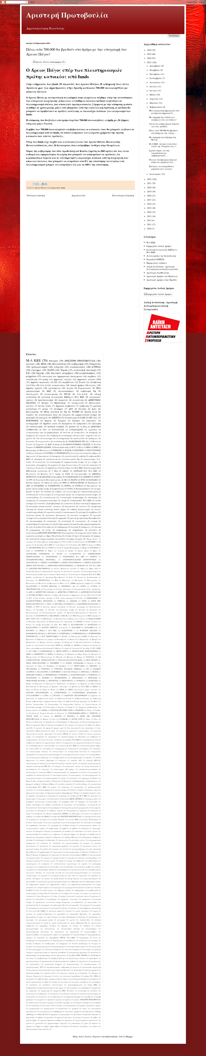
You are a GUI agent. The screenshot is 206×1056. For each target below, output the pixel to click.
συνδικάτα (54, 994)
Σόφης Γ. (71, 707)
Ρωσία (82, 382)
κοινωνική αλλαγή (53, 873)
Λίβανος (58, 648)
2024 (149, 58)
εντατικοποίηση (32, 834)
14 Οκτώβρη (41, 542)
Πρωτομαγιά (92, 485)
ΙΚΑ (66, 480)
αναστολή (72, 748)
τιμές (77, 536)
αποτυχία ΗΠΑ (45, 772)
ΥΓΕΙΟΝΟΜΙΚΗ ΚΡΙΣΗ (77, 713)
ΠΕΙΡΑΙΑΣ (85, 672)
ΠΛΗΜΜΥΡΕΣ (54, 485)
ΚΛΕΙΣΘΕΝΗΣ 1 (68, 630)
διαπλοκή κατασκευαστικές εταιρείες (45, 506)
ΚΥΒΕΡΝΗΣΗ (64, 633)
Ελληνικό (93, 610)
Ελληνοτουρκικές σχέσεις (53, 613)
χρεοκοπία (39, 1023)
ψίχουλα (66, 1026)
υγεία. (84, 1008)
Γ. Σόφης (57, 474)
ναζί (38, 438)
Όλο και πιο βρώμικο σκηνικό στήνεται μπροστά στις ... (163, 161)
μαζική (28, 899)
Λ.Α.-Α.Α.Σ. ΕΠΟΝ (53, 645)
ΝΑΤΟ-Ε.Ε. (90, 657)
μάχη (63, 896)
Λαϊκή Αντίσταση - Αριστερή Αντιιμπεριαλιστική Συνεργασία (162, 268)
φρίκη (59, 1017)
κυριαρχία (58, 887)
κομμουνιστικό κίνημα (86, 414)
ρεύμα (48, 530)
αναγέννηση (71, 491)
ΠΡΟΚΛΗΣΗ (92, 678)
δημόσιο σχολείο (34, 388)
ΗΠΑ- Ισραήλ (93, 616)
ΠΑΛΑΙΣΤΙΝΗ (42, 672)
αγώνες (92, 385)
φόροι (72, 539)
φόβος (95, 1017)
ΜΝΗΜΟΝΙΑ (39, 654)
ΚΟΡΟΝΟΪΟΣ (32, 420)
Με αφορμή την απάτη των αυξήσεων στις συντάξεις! (163, 118)
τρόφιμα (97, 536)
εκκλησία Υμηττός (57, 819)
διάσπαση (63, 796)
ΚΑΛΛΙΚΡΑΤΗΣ (77, 624)
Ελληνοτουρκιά (32, 613)
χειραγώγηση (81, 1020)
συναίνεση (30, 994)
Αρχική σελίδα (78, 195)
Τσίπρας (76, 420)
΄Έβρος (50, 551)
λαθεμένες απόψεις (64, 890)
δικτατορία (42, 808)
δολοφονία (67, 423)
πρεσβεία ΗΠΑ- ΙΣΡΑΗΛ (78, 955)
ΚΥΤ (74, 447)
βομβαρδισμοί (53, 432)
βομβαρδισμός (79, 781)
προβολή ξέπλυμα (58, 958)
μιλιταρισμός (73, 905)
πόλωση (97, 527)
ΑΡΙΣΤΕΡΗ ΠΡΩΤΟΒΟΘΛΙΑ (39, 568)
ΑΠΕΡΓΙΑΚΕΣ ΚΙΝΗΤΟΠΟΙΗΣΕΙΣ (60, 565)
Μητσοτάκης (60, 402)
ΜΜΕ (95, 447)
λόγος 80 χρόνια (43, 896)
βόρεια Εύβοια (49, 784)
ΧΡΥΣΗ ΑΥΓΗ (76, 719)
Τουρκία (62, 420)
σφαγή (50, 999)
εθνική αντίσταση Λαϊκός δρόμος (51, 509)
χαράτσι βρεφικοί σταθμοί (50, 1020)
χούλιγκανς (93, 1020)
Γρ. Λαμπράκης (95, 589)
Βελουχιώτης (92, 580)
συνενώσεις (73, 465)
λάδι (37, 890)
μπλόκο (74, 908)
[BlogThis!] (37, 183)
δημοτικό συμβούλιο (65, 405)
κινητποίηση (61, 869)
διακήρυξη (93, 432)
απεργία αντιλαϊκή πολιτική (51, 763)
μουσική (55, 908)
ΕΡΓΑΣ (67, 394)
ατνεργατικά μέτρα (34, 778)
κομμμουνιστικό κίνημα (74, 462)
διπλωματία (70, 506)
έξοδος (90, 725)
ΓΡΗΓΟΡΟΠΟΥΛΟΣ (33, 589)
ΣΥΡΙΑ (46, 695)
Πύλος (31, 453)
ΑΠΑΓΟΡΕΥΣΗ (31, 562)
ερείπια (46, 849)
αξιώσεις (89, 757)
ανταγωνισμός (58, 751)
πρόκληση (77, 970)
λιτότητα (29, 896)
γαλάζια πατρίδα (65, 784)
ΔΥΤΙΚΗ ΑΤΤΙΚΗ (35, 595)
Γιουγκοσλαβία (81, 474)
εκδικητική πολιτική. (92, 816)
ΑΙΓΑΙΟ (59, 554)
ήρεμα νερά (58, 728)
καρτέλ (84, 864)
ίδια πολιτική (72, 728)
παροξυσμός (84, 937)
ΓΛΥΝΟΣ (93, 586)
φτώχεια (43, 417)
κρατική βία (30, 881)
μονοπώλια (44, 908)
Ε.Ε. (28, 373)
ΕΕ (55, 382)
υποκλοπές (93, 465)
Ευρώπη (39, 480)
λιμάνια (95, 893)
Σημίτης (94, 695)
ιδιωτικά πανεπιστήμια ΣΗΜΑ (74, 855)
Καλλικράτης (32, 411)
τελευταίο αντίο (48, 1005)
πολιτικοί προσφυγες (53, 949)
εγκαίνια (82, 506)
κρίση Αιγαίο (59, 878)
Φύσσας (46, 719)
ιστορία (46, 858)
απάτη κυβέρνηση (46, 760)
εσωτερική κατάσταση (45, 518)
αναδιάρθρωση (34, 745)
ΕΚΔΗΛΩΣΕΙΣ (92, 598)
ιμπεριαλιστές (34, 858)
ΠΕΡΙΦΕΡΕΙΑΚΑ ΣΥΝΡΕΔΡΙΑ (56, 675)
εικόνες (86, 813)
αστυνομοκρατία (91, 775)
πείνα (95, 937)
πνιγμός (29, 946)
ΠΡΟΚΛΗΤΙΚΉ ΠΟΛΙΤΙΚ (35, 680)
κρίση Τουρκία (73, 878)
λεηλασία (54, 893)
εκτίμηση (97, 822)
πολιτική (74, 527)
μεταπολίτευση (32, 905)
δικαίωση (94, 805)
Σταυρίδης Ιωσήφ (42, 488)
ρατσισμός (30, 979)
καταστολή (66, 521)
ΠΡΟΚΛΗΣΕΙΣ (77, 678)
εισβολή (82, 456)
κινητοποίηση (31, 524)
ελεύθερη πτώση (68, 825)
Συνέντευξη (50, 707)
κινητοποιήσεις (87, 373)
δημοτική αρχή (53, 793)
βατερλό (67, 781)
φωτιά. (87, 1017)
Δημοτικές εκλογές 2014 (89, 379)
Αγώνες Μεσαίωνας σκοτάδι (65, 568)
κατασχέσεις (81, 521)
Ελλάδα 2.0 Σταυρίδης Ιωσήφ (61, 610)
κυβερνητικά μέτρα (93, 881)
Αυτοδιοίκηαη (92, 577)
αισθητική (94, 737)
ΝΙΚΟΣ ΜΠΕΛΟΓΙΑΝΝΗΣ (36, 663)
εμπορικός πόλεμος (42, 831)
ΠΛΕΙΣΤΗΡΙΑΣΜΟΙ (78, 675)
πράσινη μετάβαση (58, 952)
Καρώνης (94, 636)
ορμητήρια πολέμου (48, 926)
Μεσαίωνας (44, 450)
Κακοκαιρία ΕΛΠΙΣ (79, 636)
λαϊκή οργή (30, 893)
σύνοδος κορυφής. (63, 1002)
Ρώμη (45, 689)
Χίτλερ (29, 722)
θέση (27, 855)
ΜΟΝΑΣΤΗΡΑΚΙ (77, 482)
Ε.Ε (99, 595)
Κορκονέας (84, 639)
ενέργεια (42, 435)
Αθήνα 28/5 (93, 568)
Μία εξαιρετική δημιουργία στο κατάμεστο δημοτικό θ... (164, 112)
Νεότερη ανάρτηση (36, 195)
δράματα (83, 810)
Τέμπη (63, 370)
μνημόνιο (31, 376)
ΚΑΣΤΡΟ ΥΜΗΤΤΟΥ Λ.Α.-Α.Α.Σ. (55, 627)
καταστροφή (55, 462)
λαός (31, 527)
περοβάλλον (71, 940)
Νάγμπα (90, 663)
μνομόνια (54, 465)
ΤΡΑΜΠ (75, 411)
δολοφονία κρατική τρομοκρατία (75, 808)
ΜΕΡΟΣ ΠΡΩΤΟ (62, 651)
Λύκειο (56, 482)
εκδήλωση (84, 405)
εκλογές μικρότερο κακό (55, 822)
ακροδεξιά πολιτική (90, 740)
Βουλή (95, 441)
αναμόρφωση (59, 748)
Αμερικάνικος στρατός (51, 571)
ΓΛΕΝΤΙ (83, 586)
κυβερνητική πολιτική (67, 524)
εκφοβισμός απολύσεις (38, 825)
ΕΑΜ (82, 417)
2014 (149, 212)
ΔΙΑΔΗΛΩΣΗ (44, 477)
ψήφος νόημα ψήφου (52, 1026)
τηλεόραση (70, 1005)
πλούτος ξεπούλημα (80, 943)
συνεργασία (30, 997)
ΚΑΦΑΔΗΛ (93, 480)
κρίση (45, 379)
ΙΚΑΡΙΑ (74, 480)
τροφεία (75, 1008)
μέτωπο (71, 896)
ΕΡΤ (30, 480)
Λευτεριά (75, 648)
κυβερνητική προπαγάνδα (81, 884)
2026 (149, 50)
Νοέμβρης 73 (64, 666)
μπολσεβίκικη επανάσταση (90, 908)
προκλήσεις (93, 958)
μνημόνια (43, 465)
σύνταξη (76, 1002)
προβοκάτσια (42, 958)
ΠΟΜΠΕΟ (45, 678)
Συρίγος (61, 707)
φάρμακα (54, 1014)
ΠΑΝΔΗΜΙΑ (39, 485)
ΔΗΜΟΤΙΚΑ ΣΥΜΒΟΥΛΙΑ (68, 592)
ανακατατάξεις (49, 745)
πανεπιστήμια (91, 929)
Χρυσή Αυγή (90, 411)
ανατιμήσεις (84, 748)
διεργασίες (68, 805)
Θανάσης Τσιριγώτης (37, 621)
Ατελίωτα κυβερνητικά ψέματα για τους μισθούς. (164, 125)
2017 (149, 199)
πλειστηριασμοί (53, 187)
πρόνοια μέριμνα (91, 970)
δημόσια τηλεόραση (36, 796)
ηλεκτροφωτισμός (72, 852)
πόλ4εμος (84, 973)
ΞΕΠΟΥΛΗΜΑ (79, 666)
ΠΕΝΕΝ (95, 672)
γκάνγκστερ (78, 787)
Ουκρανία (95, 364)
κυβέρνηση (77, 364)
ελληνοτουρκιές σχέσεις (88, 825)
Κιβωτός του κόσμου (45, 639)
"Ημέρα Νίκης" (92, 539)
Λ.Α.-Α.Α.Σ (39, 645)
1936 (69, 542)
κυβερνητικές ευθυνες (58, 884)
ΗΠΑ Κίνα (66, 616)
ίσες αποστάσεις (87, 728)
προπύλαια (83, 961)
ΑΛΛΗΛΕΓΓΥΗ (75, 554)
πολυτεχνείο (32, 394)
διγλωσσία (93, 802)
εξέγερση (96, 423)
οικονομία (30, 920)
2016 (149, 203)
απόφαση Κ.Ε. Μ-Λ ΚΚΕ (80, 500)
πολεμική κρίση (41, 946)
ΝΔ (65, 411)
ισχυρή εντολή (58, 858)
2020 (149, 187)
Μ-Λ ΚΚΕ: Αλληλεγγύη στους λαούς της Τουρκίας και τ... (163, 145)
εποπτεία (44, 843)
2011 (149, 224)
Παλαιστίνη (59, 364)
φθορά (40, 1017)
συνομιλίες (42, 997)
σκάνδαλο (93, 530)
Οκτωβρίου (155, 74)
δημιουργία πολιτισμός (35, 793)
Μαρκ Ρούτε (83, 654)
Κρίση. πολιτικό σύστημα (50, 642)
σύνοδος (68, 536)
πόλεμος (53, 360)
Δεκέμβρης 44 (58, 477)
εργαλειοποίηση (72, 843)
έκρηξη (59, 725)
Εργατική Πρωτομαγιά (76, 613)
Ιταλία (28, 624)
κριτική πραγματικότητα (57, 881)
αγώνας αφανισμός (45, 734)
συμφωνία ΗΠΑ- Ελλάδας (63, 991)
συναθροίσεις (42, 994)
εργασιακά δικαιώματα (55, 515)
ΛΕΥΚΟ (77, 645)
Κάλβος (65, 636)
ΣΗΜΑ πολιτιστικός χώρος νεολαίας (83, 689)
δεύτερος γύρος (92, 790)
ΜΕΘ (64, 482)
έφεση (48, 728)
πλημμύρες (63, 943)
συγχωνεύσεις (44, 441)
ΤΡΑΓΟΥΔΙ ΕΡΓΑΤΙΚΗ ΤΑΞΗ (61, 710)
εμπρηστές (58, 831)
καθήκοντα (80, 861)
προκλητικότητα (32, 961)
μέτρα (45, 408)
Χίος (96, 719)
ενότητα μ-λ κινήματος (51, 834)
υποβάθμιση (57, 1011)
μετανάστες (31, 465)
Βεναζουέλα (30, 583)
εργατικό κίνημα (32, 849)
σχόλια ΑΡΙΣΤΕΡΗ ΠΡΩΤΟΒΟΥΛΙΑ (87, 999)
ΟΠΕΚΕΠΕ (57, 450)
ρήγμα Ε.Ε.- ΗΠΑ (91, 976)
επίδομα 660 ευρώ (72, 837)
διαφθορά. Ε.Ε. (68, 802)
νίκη (63, 465)
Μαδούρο (60, 654)
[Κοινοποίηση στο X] (40, 183)
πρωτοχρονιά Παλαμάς (61, 970)
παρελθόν (41, 937)
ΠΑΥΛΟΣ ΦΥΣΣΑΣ (70, 672)
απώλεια (83, 772)
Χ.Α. (54, 719)
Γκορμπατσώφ (79, 589)
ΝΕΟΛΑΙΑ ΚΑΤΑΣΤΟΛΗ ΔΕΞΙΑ (70, 660)
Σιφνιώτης (30, 698)
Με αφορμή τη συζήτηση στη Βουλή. (162, 138)
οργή (46, 923)
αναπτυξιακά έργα (48, 414)
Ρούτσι (36, 689)
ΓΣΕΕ (67, 474)
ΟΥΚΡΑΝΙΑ (45, 669)
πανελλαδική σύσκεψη (70, 929)
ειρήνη (95, 813)
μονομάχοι (33, 908)
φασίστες (62, 539)
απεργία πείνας (71, 763)
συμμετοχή (45, 991)
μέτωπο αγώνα (83, 896)
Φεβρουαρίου (156, 107)
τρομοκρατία (34, 1008)
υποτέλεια (30, 468)
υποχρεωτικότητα (47, 539)
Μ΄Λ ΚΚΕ (33, 651)
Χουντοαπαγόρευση (90, 722)
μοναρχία (97, 905)
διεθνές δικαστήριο (33, 805)
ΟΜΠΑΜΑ (93, 666)
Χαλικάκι (38, 722)
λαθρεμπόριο (80, 890)
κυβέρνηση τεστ (76, 881)
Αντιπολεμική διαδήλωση (36, 574)
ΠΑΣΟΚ (68, 450)
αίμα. (53, 731)
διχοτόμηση (54, 808)
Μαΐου (153, 94)
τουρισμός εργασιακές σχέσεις (89, 1005)
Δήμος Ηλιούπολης (61, 595)
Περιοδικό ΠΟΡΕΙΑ (155, 259)
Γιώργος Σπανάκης (63, 589)
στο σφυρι (59, 988)
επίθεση (95, 837)
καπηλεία (45, 864)
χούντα (29, 1023)
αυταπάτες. (73, 778)
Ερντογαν (93, 613)
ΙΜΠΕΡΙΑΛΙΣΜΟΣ (43, 447)
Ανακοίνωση (70, 417)
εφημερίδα (62, 518)
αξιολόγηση (92, 497)
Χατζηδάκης (62, 722)
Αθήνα (82, 568)
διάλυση (66, 432)
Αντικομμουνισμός (91, 571)
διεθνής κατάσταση (52, 805)
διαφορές (81, 802)
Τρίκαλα (60, 713)
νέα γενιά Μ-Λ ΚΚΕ (37, 911)
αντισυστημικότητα (75, 757)
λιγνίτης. (76, 893)
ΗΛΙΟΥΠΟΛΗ (41, 616)
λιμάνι (85, 893)
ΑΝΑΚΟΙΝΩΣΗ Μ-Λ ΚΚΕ (73, 556)
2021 (149, 183)
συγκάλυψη (78, 400)
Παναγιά (49, 683)
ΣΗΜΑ (61, 689)
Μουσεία (94, 654)
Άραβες (71, 551)
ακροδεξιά (92, 429)
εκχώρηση (54, 825)
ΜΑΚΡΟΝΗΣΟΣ (46, 651)
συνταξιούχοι (55, 997)
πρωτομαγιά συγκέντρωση (39, 970)
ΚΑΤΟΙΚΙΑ (30, 630)
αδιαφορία (39, 737)
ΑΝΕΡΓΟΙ (93, 556)
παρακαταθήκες (90, 932)
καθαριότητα (93, 861)
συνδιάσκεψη (59, 441)
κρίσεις (47, 878)
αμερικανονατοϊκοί (84, 743)
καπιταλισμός (36, 426)
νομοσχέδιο (61, 914)
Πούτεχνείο (44, 686)
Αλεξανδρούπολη (33, 571)
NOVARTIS (94, 548)
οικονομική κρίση (45, 920)
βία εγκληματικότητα (41, 781)
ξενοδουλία (49, 527)
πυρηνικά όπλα (49, 973)
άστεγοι (50, 725)
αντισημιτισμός (58, 757)
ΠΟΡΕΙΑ (67, 485)
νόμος (41, 917)
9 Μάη (55, 471)
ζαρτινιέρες (57, 852)
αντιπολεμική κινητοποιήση (71, 497)
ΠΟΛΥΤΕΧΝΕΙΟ (94, 450)
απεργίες (58, 766)
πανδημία (58, 408)
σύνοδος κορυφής (46, 1002)
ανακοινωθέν (34, 748)
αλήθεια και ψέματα (34, 743)
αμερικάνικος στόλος (53, 743)
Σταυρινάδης (53, 704)
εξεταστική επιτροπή (34, 837)
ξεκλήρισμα (93, 917)
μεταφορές (45, 905)
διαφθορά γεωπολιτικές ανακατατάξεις (42, 802)
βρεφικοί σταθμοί (33, 784)
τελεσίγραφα (34, 1005)
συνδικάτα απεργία (69, 994)
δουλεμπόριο (72, 810)
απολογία (45, 769)
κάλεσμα (71, 858)
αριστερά (94, 772)
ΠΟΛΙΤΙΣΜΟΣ (31, 678)
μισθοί (38, 527)
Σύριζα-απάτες (32, 710)
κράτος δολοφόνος (33, 878)
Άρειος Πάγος (40, 187)
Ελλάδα (82, 408)
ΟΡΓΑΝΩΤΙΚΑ (31, 669)
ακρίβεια (91, 376)
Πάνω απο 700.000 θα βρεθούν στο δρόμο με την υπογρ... (163, 131)
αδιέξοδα (47, 491)
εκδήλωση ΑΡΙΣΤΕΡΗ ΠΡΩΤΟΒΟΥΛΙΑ (66, 816)
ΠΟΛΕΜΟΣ (79, 450)
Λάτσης (95, 645)
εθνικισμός (76, 813)
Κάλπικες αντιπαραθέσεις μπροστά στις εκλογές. (161, 167)
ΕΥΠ (37, 607)
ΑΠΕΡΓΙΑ (56, 417)
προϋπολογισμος (90, 964)
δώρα (28, 813)
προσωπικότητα (73, 964)
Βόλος (62, 583)
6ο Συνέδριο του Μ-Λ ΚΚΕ (71, 468)
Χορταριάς (75, 722)
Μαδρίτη (70, 654)
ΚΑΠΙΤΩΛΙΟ (92, 624)
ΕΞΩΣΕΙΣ (73, 601)
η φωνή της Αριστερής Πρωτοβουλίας (85, 518)
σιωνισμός (64, 982)
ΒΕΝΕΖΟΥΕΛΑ (44, 580)
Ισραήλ (40, 373)
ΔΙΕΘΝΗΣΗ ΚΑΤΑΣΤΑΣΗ (91, 592)
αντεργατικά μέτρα (62, 494)
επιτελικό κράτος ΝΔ (70, 459)
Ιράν (94, 408)
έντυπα (76, 453)
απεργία (59, 367)
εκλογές (30, 364)
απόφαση (73, 772)
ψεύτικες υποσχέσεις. (81, 1026)
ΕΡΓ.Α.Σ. (93, 417)
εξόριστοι (57, 837)
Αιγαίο (70, 388)
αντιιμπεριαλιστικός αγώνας (74, 754)
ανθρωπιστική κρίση (89, 491)
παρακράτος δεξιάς (50, 934)
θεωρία (35, 855)
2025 (149, 54)
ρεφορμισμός (35, 530)
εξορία (48, 837)
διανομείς (42, 799)
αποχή (63, 500)
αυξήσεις (94, 453)
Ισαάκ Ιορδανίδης (61, 447)
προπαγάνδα (78, 438)
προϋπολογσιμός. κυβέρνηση (58, 967)
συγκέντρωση (50, 394)
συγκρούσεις (69, 533)
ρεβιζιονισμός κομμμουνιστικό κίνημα (52, 979)
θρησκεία (44, 855)
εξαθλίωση (94, 834)
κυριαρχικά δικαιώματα (74, 887)
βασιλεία (57, 781)
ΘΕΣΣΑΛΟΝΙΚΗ (95, 619)
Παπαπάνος (61, 683)
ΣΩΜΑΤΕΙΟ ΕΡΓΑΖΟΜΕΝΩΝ (75, 695)
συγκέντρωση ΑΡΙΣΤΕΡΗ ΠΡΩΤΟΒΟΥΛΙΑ (43, 533)
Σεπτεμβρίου (156, 78)
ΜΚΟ (88, 447)
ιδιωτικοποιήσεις (66, 391)
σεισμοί (54, 982)
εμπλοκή (81, 512)
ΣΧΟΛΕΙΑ (56, 695)
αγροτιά (62, 731)
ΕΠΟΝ (84, 601)
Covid (59, 548)
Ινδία (88, 621)
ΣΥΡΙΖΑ (96, 367)
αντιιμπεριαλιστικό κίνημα (86, 494)
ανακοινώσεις (77, 367)
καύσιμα (97, 867)
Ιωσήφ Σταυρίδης (43, 624)
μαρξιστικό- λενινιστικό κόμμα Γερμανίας (53, 902)
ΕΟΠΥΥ (97, 477)
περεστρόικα (58, 940)
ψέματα (95, 1023)
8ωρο (91, 545)
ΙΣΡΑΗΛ (79, 621)
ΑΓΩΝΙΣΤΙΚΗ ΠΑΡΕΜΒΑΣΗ (37, 554)
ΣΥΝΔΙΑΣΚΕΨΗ (76, 429)
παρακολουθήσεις (33, 934)
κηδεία (31, 869)
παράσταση (74, 932)
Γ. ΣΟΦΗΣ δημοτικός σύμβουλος (80, 583)
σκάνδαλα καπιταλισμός (53, 985)
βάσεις (95, 778)
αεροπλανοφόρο (67, 737)
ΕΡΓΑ (49, 604)
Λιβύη (46, 482)
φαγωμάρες (65, 1014)
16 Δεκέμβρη (54, 542)
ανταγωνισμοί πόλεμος (38, 751)
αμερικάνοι (68, 743)
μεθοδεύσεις (79, 902)
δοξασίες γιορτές (56, 810)
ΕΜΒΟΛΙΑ (61, 601)
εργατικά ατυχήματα (79, 515)
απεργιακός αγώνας (73, 766)
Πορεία (48, 420)
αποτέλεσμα (31, 772)
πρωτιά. (76, 967)
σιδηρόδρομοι (61, 530)
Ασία (71, 577)
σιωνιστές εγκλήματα (80, 982)
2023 (149, 62)
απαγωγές (62, 760)
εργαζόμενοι (54, 388)
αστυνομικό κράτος (60, 775)
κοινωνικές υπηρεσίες (85, 435)
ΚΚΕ (49, 391)
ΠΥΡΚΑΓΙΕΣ (93, 680)
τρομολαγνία (49, 1008)
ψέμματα (29, 1026)
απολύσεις (91, 420)
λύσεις (55, 896)
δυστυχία (94, 810)
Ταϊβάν (98, 710)
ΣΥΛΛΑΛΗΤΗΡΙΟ (32, 695)
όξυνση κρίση (31, 1029)
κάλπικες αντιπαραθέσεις (88, 858)
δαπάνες (73, 790)
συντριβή (86, 997)
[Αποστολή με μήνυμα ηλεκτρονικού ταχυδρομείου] (34, 183)
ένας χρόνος (69, 725)
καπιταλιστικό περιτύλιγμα (65, 864)
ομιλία (72, 920)
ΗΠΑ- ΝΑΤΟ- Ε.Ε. (33, 619)
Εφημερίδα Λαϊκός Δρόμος (159, 246)
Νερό (40, 666)
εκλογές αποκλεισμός (34, 822)
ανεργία (66, 414)
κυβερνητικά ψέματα (37, 884)
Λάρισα (86, 645)
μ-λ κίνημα (93, 462)
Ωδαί (28, 725)
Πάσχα (28, 683)
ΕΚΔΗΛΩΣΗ (72, 477)
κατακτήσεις (55, 867)
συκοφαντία (96, 988)
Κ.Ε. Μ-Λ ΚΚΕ (60, 624)
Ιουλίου (153, 86)
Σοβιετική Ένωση (64, 698)
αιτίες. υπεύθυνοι (55, 740)
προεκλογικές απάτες (77, 958)
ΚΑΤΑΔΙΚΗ (76, 627)
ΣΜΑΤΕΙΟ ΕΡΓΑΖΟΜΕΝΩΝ (37, 692)
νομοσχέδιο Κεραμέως (78, 914)
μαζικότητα (39, 899)
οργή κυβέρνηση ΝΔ (79, 923)
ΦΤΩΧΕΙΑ (71, 716)
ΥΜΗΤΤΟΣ (93, 713)
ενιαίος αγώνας (92, 831)
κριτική (41, 881)
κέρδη (61, 861)
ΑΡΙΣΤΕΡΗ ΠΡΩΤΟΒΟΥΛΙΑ (79, 360)
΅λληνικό (60, 551)
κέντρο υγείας (49, 861)
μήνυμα (95, 896)
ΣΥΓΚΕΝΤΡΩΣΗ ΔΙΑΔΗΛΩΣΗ (85, 692)
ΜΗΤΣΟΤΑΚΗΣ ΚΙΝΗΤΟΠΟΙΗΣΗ (85, 651)
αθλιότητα (82, 737)
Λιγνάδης (86, 648)
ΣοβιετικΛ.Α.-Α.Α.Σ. (46, 698)
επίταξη (29, 840)
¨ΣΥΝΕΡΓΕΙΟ (39, 551)
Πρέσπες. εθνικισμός (60, 686)
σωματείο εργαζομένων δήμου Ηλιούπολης (44, 536)
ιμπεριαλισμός (39, 367)
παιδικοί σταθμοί (55, 426)
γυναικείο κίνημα (60, 790)
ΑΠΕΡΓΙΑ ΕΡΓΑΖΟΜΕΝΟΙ (71, 562)
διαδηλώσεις (79, 432)
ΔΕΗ (30, 592)
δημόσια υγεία (50, 423)
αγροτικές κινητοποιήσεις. (79, 731)
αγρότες (30, 414)
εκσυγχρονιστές (74, 822)
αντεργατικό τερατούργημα (49, 754)
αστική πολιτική (42, 775)
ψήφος (38, 1026)
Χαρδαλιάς (50, 722)
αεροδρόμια (52, 737)
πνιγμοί (95, 943)
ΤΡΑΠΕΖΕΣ (79, 710)
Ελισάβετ (40, 610)
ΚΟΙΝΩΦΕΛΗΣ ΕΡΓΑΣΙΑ (35, 633)
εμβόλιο (75, 828)
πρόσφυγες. (86, 527)
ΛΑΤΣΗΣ (67, 645)
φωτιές (41, 468)
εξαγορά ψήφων (70, 834)
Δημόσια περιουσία (40, 382)
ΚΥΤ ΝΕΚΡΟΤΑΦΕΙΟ (50, 636)
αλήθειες (58, 491)
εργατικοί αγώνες (90, 846)
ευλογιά (65, 849)
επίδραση (85, 837)
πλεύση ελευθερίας (33, 943)
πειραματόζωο (44, 940)
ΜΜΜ (28, 654)
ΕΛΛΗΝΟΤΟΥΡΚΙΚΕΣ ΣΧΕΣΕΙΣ (76, 444)
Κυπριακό (68, 642)
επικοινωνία (63, 840)
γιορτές (54, 787)
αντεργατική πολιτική (77, 751)
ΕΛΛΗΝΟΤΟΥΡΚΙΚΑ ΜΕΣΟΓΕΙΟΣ (39, 601)
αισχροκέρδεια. (32, 740)
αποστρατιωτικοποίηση (88, 769)
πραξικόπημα (31, 955)
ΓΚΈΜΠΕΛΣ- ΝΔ (68, 586)
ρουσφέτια (94, 979)
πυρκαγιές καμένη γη (67, 973)
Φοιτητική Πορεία (83, 488)
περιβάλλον (68, 382)
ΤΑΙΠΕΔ (44, 710)
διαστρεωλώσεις (91, 799)
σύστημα (86, 1002)
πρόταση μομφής (33, 973)
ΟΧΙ (87, 669)
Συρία (39, 453)
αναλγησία (46, 748)
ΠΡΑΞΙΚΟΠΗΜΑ (60, 678)
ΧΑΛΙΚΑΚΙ (63, 719)
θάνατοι (85, 852)
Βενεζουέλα (31, 474)
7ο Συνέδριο (60, 545)
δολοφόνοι (42, 810)
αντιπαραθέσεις (95, 754)
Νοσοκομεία (93, 482)
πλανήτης (94, 940)
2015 (149, 207)
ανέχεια (98, 743)
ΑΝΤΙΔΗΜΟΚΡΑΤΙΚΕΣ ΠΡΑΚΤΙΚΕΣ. (41, 559)
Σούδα (28, 488)
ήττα (38, 491)
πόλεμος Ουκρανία (33, 976)
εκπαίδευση (31, 379)
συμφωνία (82, 533)
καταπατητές (68, 867)
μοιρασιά (86, 905)
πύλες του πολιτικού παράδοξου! (68, 976)
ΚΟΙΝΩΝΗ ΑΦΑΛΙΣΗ (88, 630)
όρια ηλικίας (44, 1029)
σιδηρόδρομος (77, 530)
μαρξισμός (53, 899)
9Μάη (98, 545)
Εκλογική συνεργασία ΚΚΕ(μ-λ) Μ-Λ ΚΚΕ (161, 251)
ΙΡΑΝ (83, 480)
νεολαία (29, 914)
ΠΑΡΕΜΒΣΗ (55, 672)
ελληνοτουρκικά (68, 512)
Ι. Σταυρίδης (68, 621)
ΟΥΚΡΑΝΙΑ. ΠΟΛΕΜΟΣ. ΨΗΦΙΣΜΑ (68, 669)
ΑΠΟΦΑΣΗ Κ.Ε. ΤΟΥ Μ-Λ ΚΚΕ (88, 565)
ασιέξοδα (29, 775)
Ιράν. (96, 621)
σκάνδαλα (34, 985)
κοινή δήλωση (92, 869)
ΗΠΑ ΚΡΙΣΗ (54, 616)
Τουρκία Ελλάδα (47, 713)
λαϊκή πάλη (43, 893)
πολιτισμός (86, 949)
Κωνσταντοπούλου (83, 642)
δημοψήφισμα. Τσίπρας (71, 793)
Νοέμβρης (50, 666)
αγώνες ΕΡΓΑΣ (62, 734)
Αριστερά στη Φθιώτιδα (157, 272)
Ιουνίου (153, 90)
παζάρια (87, 926)
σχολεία (59, 999)
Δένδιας (48, 595)
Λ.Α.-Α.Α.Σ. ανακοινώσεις (52, 385)
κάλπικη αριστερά (33, 861)
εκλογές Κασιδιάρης (90, 819)
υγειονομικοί (44, 1011)
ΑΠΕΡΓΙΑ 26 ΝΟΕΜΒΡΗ (49, 562)
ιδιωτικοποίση (95, 855)
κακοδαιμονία (31, 864)
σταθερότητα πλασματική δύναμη (39, 988)
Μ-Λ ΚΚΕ (150, 242)
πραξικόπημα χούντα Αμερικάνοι (53, 955)
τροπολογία (63, 1008)
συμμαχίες (33, 991)
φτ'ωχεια (68, 1017)
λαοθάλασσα (93, 890)
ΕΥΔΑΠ (29, 607)
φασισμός (30, 417)
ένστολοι (81, 725)
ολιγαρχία (61, 920)
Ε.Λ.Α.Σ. (80, 598)
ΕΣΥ (45, 429)
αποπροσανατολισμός (48, 500)
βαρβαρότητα (54, 503)
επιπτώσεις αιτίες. (78, 840)
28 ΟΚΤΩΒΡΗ (90, 542)
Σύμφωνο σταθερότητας (88, 707)
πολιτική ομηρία (35, 949)
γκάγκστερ (65, 787)
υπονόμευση (86, 1011)
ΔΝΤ (71, 408)
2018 (149, 195)
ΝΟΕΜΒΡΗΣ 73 (56, 663)
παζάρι (75, 926)
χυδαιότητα (75, 1023)
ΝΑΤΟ (50, 370)
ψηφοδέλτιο (52, 468)
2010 (149, 228)
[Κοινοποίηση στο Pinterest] (45, 183)
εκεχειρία (32, 819)
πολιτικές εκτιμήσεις (62, 373)
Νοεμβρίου (155, 70)
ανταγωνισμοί (45, 494)
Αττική (79, 577)
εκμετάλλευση (53, 512)
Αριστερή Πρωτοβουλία (67, 14)
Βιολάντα (42, 583)
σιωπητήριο (96, 982)
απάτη (85, 453)
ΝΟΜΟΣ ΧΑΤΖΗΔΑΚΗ (74, 663)
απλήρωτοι (30, 500)
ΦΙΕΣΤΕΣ (58, 716)
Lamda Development (71, 548)
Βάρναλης (66, 580)
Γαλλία (29, 444)
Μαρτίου (154, 102)
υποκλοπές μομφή (72, 1011)
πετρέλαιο (83, 940)
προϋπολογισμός (46, 400)
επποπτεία (57, 843)
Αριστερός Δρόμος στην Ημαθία (161, 279)
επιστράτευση (51, 459)
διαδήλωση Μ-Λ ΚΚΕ (78, 796)
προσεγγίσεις (35, 964)
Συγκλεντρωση (91, 704)
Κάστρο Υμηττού (33, 482)
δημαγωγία (30, 456)
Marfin (84, 548)
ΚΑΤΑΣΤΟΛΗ (58, 429)
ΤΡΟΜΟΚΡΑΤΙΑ (63, 453)
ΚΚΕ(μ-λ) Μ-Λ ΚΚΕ (48, 630)
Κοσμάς (95, 639)
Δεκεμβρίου (155, 65)
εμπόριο (68, 831)
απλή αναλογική (91, 766)
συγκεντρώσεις (72, 988)
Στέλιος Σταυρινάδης (35, 704)
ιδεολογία (55, 855)
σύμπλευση (33, 1002)
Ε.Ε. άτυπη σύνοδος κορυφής (40, 598)
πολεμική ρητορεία (58, 946)
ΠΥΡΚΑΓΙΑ (80, 680)
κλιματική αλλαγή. (77, 869)
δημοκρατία (96, 503)
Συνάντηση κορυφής (34, 707)
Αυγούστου (155, 82)
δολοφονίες (56, 456)
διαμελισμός (31, 799)
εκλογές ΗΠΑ (73, 819)
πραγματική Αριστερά (78, 952)
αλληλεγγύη (77, 402)
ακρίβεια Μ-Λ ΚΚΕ (72, 740)
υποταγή (32, 539)
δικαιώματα (44, 456)
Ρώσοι (53, 689)
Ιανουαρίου (155, 174)
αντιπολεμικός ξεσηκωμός (39, 757)
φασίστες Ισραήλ (91, 1014)
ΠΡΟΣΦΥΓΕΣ (53, 680)
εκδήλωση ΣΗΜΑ (42, 816)
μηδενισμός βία (59, 905)
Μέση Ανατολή (51, 411)
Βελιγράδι (79, 580)
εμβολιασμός (54, 828)
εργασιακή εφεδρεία (60, 846)
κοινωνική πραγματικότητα (77, 873)
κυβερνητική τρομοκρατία (90, 524)
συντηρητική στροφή (72, 997)
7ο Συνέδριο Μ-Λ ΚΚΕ (77, 545)
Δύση (57, 444)
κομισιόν (44, 875)
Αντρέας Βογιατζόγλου (58, 574)
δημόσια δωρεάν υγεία (92, 793)
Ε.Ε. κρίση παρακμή (64, 598)
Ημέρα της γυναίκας (77, 619)
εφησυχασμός (45, 852)
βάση (28, 781)
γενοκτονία (68, 503)
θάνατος (95, 852)
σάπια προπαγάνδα (33, 982)
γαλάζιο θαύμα (81, 784)
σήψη (46, 982)
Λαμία (66, 648)
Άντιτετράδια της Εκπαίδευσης (161, 255)
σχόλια (68, 999)
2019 (149, 191)
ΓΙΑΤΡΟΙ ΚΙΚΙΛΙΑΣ (49, 586)
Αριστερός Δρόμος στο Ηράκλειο (161, 276)
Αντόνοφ (74, 574)
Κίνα (81, 447)
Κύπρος (45, 402)
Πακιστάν (39, 683)
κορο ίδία (71, 875)
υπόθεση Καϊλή (42, 1014)
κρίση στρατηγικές (90, 878)
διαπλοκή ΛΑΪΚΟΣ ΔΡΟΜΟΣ (71, 799)
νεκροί (95, 911)
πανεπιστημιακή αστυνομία (37, 932)
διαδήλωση (95, 382)
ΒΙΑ (56, 580)
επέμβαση (54, 435)
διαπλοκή (53, 799)
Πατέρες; (73, 683)
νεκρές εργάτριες (82, 911)
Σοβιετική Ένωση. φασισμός (77, 701)
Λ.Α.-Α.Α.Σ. (82, 394)
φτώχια (78, 1017)
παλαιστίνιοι (50, 929)
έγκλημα (36, 370)
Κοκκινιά (73, 639)
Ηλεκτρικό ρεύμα (53, 480)
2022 (149, 179)
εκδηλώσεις (81, 423)
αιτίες (43, 740)
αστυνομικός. (76, 775)
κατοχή (94, 521)
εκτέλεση (87, 822)
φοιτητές (50, 1017)
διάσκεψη (51, 796)
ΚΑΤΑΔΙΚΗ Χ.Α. (91, 627)
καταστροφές (67, 435)
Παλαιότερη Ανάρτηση (123, 195)
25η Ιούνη (78, 542)
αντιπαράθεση (32, 497)
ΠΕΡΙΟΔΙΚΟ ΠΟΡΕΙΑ (34, 675)
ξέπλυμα (82, 917)
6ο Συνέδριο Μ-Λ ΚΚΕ (43, 545)
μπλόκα (65, 908)
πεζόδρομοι (30, 940)
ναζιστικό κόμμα (55, 911)
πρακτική (94, 952)
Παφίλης (84, 683)
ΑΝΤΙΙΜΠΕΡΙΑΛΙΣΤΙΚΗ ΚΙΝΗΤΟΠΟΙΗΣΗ (79, 559)
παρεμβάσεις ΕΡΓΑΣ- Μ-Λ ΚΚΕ (62, 937)
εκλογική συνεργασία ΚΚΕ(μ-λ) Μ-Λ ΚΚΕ (62, 397)
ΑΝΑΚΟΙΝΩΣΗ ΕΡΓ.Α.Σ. (78, 441)
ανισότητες (96, 748)
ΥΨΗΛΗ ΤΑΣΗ (32, 716)
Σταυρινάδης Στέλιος (72, 704)
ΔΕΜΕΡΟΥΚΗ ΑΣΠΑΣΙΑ (45, 592)
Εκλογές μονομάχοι (77, 607)
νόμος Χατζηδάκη (68, 917)
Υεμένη (46, 716)
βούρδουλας (93, 781)
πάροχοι (64, 926)
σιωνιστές (30, 441)
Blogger (129, 1036)
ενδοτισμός (78, 831)
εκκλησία (43, 819)
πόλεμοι (94, 973)
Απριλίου (154, 98)
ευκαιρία (55, 849)
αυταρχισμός (32, 423)
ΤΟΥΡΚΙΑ (49, 453)
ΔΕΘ (49, 444)
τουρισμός (86, 536)
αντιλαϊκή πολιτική (84, 370)
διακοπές (94, 796)
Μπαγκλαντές (31, 657)
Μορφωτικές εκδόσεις (156, 263)
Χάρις (88, 719)
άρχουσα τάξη (38, 725)
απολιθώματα (31, 769)
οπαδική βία (85, 920)
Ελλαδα (82, 610)
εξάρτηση (38, 459)
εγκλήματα (38, 813)
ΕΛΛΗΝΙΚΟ (86, 477)
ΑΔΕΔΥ (65, 471)
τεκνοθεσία (96, 1002)
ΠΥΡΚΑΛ (79, 485)
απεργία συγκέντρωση (89, 763)
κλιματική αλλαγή (47, 524)
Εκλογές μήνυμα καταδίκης (54, 607)
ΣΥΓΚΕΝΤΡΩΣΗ (60, 692)
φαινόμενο (78, 1014)
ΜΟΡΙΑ (50, 654)
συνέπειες (94, 991)
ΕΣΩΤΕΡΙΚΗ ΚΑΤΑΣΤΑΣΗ (88, 604)
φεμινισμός (30, 1017)
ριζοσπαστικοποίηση (78, 979)
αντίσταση (30, 494)
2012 (149, 220)
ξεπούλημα (48, 438)
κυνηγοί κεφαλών (43, 887)
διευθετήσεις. (82, 805)
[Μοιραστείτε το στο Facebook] (42, 183)
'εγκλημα (29, 542)
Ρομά (28, 689)
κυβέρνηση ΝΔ (88, 391)
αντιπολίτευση (49, 497)
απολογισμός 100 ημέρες (64, 769)
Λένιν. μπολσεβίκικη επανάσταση (39, 648)
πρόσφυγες (93, 438)
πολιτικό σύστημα (72, 949)
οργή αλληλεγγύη (59, 923)
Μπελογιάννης (46, 657)
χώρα (86, 1023)
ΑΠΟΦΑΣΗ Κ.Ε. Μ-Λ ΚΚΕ (85, 471)
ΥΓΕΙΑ (70, 488)
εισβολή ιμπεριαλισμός (80, 509)
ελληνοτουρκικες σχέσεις (36, 828)
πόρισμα (47, 976)
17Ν (63, 542)
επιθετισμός (50, 840)
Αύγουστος (30, 580)
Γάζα (32, 385)
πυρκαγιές (63, 400)
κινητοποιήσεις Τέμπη (45, 869)
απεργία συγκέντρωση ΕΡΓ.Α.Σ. (38, 766)
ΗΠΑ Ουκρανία (79, 616)
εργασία (86, 843)
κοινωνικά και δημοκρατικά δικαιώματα (62, 376)
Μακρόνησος (31, 450)
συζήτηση (84, 988)
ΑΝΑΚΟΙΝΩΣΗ (51, 556)
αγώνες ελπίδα (77, 734)
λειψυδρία (65, 893)
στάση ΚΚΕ (92, 985)
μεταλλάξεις (93, 902)
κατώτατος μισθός (84, 867)
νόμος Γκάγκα (52, 917)
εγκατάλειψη (70, 456)
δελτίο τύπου (44, 405)
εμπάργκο (85, 828)
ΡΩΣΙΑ (95, 686)
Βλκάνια (44, 474)
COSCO (51, 548)
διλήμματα (30, 435)
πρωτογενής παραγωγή (91, 967)
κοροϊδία (94, 875)
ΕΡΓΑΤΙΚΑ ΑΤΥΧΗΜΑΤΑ (64, 604)
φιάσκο (72, 426)
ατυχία (63, 778)
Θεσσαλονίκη (54, 621)
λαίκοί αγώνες (48, 890)
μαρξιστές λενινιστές (69, 899)
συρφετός (40, 999)
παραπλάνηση (78, 934)
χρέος (80, 539)
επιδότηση (39, 840)
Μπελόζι (59, 657)
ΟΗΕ (28, 485)
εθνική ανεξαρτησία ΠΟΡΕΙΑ (57, 813)
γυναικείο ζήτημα (43, 790)
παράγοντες (59, 932)
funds (63, 187)
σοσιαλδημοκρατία (75, 985)
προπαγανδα (47, 961)
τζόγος (60, 1005)
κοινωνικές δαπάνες (34, 873)
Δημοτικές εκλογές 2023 (81, 595)
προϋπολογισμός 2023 (34, 967)
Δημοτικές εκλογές (63, 379)
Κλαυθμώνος (62, 639)
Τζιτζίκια (32, 713)
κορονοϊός (83, 875)
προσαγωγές (96, 961)
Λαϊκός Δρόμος (77, 385)
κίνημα (69, 861)
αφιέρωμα (86, 778)
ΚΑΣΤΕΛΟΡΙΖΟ (32, 627)
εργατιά (76, 846)
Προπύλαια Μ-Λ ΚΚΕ (80, 686)
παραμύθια (65, 934)
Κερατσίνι (30, 639)
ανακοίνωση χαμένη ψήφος (90, 745)
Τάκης (89, 710)
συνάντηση (82, 991)
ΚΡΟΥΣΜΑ (52, 633)
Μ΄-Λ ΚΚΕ (97, 648)
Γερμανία (40, 444)
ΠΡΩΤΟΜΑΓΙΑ (67, 680)
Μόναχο (70, 657)
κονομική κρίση (57, 875)
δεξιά (81, 790)
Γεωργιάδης (48, 589)
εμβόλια (65, 828)
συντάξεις (94, 533)
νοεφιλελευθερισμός (44, 914)
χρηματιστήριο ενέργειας (57, 1023)
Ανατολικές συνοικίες (72, 571)
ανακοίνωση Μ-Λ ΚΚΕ (67, 745)
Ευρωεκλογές (84, 388)
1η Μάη (83, 426)
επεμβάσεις (93, 512)
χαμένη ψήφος (31, 1020)
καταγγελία (40, 462)
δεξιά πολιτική (82, 503)
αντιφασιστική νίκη (34, 432)
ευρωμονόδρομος (78, 849)
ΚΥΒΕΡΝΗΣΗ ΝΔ (79, 633)
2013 (149, 216)
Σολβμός (94, 701)
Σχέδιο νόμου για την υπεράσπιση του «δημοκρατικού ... (159, 153)
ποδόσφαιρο (62, 527)
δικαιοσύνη (30, 808)
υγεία (83, 465)
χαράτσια (68, 1020)
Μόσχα (79, 657)
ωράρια (95, 1026)
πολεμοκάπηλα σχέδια (77, 946)
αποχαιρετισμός (60, 772)
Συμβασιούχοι (58, 488)
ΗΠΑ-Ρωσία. (47, 619)
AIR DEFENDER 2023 (37, 548)
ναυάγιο (68, 911)
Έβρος (95, 551)
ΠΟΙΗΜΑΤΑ (93, 675)
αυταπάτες (41, 503)
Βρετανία (53, 583)
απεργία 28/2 (76, 760)
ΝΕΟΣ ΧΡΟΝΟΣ (92, 660)
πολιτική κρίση (95, 946)
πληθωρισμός (50, 943)
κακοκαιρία (52, 521)
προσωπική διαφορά (53, 964)
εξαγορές (82, 834)
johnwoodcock (111, 1036)
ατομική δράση (51, 778)
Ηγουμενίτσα (61, 619)
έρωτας (39, 728)
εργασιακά (44, 846)
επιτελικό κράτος (33, 515)
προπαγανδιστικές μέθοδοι (65, 961)
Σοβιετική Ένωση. (82, 698)
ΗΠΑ (43, 364)
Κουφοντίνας (31, 642)
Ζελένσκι (29, 616)
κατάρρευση (42, 867)
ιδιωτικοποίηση (36, 521)
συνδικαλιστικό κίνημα (89, 994)
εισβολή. (29, 816)
